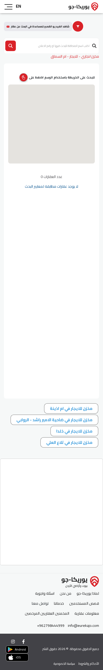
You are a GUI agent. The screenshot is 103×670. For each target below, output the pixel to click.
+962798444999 (50, 625)
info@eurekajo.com (83, 625)
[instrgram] (13, 642)
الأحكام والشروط (88, 664)
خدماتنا (59, 603)
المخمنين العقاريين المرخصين (47, 613)
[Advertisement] (51, 510)
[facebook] (23, 642)
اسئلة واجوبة (44, 593)
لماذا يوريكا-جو (88, 593)
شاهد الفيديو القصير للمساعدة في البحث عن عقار (40, 26)
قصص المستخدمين (84, 603)
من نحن (65, 593)
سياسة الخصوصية (64, 664)
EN (18, 6)
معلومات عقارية (86, 613)
